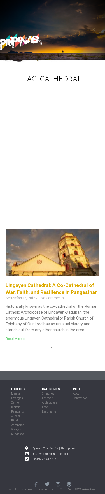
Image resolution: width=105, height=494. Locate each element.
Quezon (16, 416)
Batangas (17, 398)
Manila (15, 393)
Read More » (15, 339)
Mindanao (17, 433)
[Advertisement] (52, 159)
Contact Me (80, 398)
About (76, 393)
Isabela (15, 407)
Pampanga (18, 411)
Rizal (14, 420)
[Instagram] (58, 484)
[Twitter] (46, 484)
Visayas (16, 429)
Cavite (15, 402)
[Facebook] (35, 484)
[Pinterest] (69, 484)
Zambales (17, 425)
